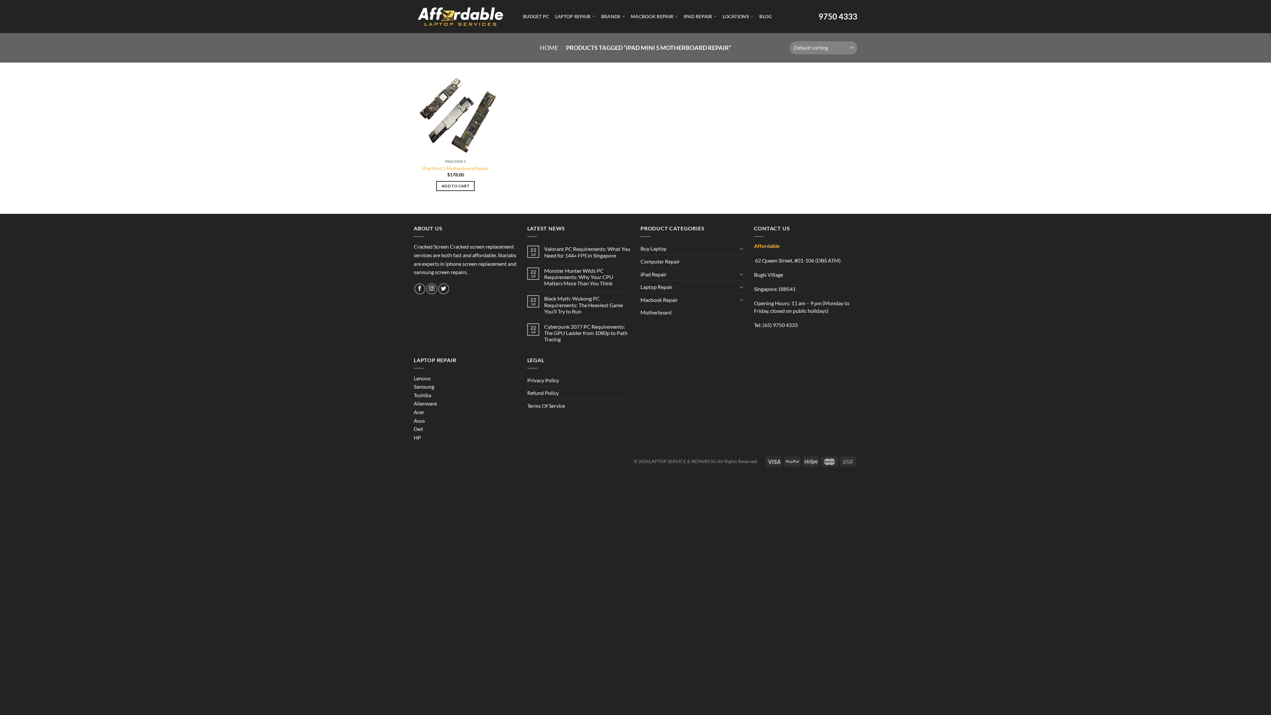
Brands (611, 16)
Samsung (424, 386)
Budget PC (536, 16)
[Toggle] (741, 249)
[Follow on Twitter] (443, 288)
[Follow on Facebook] (419, 288)
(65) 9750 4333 (780, 325)
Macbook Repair (652, 16)
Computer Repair (660, 261)
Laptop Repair (573, 16)
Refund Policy (543, 393)
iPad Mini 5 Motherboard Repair (455, 168)
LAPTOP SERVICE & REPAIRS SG (682, 461)
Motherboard (656, 312)
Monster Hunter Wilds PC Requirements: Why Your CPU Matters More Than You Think (578, 276)
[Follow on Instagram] (431, 288)
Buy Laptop (653, 248)
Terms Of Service (546, 406)
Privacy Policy (543, 380)
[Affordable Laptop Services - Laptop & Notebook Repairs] (460, 16)
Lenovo (422, 378)
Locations (736, 16)
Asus (419, 420)
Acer (419, 412)
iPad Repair (698, 16)
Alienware (425, 403)
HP (417, 437)
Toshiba (422, 395)
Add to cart (455, 186)
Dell (418, 429)
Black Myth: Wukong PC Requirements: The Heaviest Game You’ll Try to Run (583, 304)
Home (549, 47)
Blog (765, 16)
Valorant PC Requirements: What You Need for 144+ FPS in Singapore (587, 252)
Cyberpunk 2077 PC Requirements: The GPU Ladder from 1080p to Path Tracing (586, 332)
